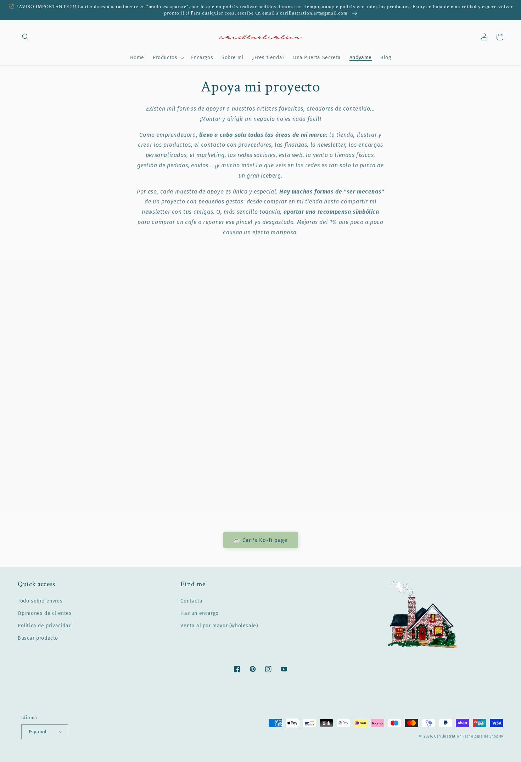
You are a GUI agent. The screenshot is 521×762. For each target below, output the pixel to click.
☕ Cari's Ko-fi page (260, 540)
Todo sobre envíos (40, 601)
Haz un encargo (199, 613)
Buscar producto (38, 638)
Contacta (191, 601)
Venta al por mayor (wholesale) (219, 626)
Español (38, 731)
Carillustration (448, 736)
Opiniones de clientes (45, 613)
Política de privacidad (45, 626)
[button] (25, 37)
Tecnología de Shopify (483, 736)
